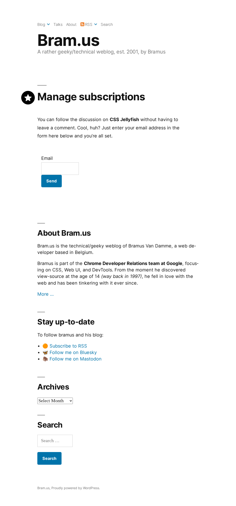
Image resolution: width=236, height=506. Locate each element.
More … (45, 294)
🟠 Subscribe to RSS (64, 346)
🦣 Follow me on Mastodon (72, 359)
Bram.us (68, 40)
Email (47, 158)
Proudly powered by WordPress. (75, 488)
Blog (41, 24)
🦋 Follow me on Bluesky (69, 352)
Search (107, 24)
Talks (57, 24)
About (71, 24)
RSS (88, 24)
